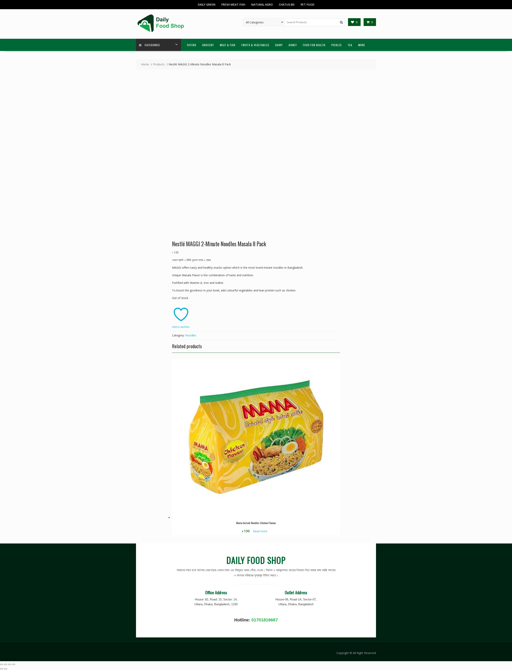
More (361, 45)
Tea (350, 45)
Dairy (279, 45)
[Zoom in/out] (1, 664)
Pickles (336, 45)
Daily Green (206, 4)
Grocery (208, 45)
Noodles (190, 335)
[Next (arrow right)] (5, 668)
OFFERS (191, 45)
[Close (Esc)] (13, 664)
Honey (293, 45)
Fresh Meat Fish (233, 4)
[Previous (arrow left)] (1, 668)
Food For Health (314, 45)
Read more (260, 531)
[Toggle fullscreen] (5, 664)
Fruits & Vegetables (255, 45)
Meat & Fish (227, 45)
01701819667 (264, 619)
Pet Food (307, 4)
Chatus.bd (287, 4)
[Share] (9, 664)
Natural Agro (262, 4)
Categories (152, 45)
